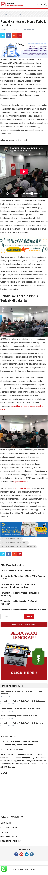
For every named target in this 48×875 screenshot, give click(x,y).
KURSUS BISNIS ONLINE (26, 870)
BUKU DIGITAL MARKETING (10, 841)
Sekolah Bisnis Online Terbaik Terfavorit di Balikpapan (22, 701)
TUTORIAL (4, 832)
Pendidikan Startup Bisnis (11, 539)
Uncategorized (15, 14)
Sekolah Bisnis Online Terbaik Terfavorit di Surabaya (21, 723)
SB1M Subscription (8, 767)
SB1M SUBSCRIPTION (8, 828)
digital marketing (20, 482)
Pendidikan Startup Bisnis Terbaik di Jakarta (18, 547)
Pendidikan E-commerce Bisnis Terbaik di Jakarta (21, 708)
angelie (3, 29)
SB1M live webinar (22, 488)
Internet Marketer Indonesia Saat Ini (17, 570)
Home (5, 14)
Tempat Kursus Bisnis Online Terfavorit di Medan (23, 610)
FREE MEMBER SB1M (8, 837)
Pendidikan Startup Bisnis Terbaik (14, 543)
